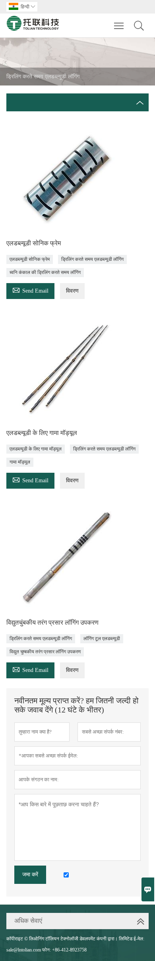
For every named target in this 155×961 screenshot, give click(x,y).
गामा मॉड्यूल (20, 462)
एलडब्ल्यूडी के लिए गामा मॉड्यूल (36, 449)
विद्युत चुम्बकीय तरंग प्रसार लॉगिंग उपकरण (45, 651)
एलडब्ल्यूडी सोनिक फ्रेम (30, 259)
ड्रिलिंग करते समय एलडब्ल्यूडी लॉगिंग (92, 259)
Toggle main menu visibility (119, 25)
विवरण (72, 291)
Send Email (30, 289)
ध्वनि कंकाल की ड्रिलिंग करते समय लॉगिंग (45, 272)
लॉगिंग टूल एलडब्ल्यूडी (101, 638)
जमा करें (30, 875)
